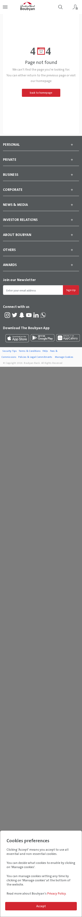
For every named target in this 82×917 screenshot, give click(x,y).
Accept (41, 906)
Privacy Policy (56, 893)
